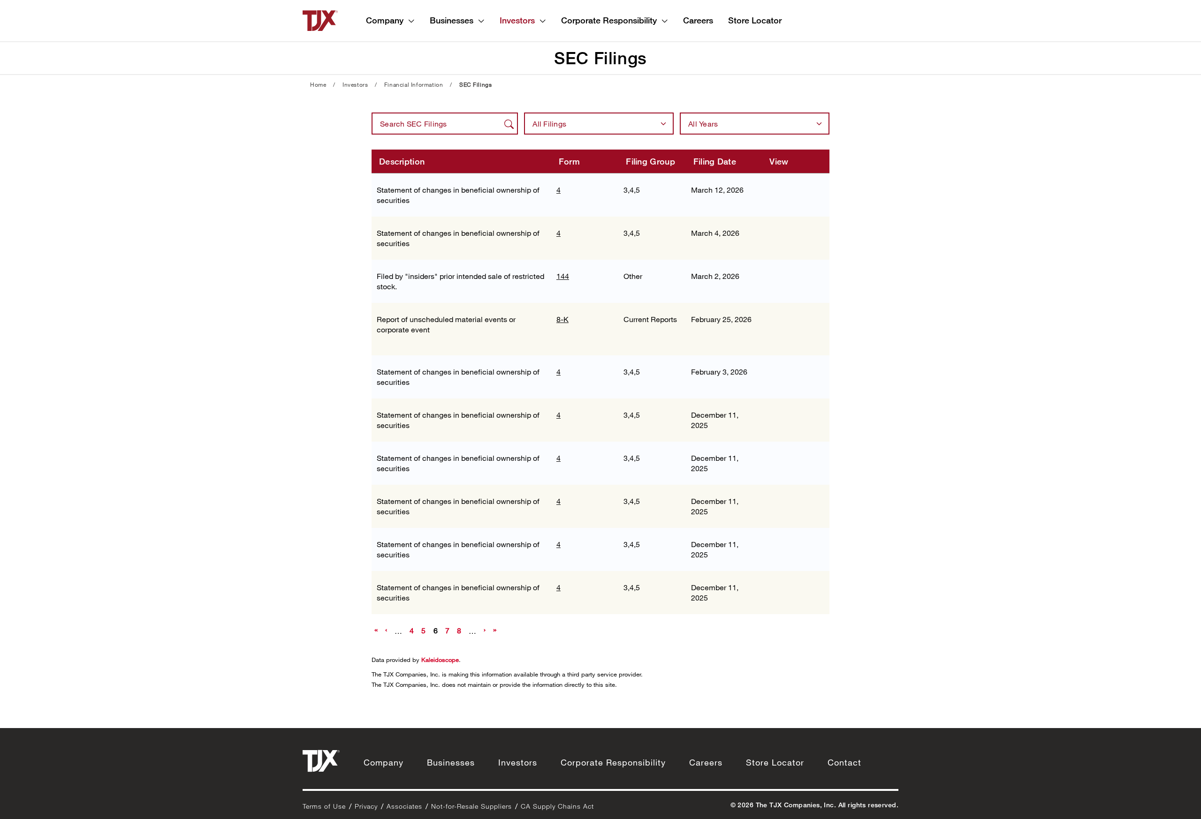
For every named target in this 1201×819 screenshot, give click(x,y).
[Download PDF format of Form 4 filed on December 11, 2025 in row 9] (805, 503)
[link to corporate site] (320, 19)
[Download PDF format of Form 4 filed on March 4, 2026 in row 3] (805, 235)
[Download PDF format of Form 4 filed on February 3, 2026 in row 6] (805, 374)
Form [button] (569, 161)
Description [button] (402, 161)
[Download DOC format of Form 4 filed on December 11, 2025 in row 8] (775, 460)
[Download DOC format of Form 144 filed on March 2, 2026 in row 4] (775, 278)
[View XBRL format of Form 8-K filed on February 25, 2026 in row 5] (775, 336)
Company (384, 20)
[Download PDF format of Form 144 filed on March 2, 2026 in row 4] (790, 278)
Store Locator (755, 20)
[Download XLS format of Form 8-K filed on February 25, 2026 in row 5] (790, 321)
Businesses (451, 20)
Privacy (366, 806)
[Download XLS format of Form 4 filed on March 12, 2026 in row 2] (790, 192)
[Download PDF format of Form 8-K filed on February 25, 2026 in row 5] (805, 321)
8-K (562, 319)
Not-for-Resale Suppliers (471, 806)
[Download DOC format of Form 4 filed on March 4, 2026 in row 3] (775, 235)
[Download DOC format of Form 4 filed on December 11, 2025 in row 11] (775, 589)
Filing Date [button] (714, 161)
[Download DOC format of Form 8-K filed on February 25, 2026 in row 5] (775, 321)
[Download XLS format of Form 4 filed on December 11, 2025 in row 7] (790, 417)
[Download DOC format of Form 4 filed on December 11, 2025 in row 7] (775, 417)
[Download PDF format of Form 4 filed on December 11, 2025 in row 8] (805, 460)
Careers (698, 20)
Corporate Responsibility (609, 20)
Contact (844, 762)
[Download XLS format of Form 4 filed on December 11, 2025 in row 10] (790, 546)
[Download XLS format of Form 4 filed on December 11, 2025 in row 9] (790, 503)
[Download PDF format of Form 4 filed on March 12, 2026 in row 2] (805, 192)
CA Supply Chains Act (557, 806)
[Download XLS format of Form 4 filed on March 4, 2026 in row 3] (790, 235)
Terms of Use (324, 806)
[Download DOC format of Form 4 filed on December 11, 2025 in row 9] (775, 503)
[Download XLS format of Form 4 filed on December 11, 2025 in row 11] (790, 589)
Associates (404, 806)
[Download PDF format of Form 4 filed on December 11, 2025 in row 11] (805, 589)
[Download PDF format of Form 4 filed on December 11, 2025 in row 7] (805, 417)
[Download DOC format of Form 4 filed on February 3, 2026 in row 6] (775, 374)
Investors (517, 20)
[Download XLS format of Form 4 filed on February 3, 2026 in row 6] (790, 374)
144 (562, 275)
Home (318, 84)
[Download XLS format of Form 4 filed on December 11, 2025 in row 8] (790, 460)
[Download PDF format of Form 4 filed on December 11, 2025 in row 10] (805, 546)
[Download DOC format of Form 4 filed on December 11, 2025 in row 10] (775, 546)
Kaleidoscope (440, 659)
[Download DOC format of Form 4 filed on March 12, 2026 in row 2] (775, 192)
